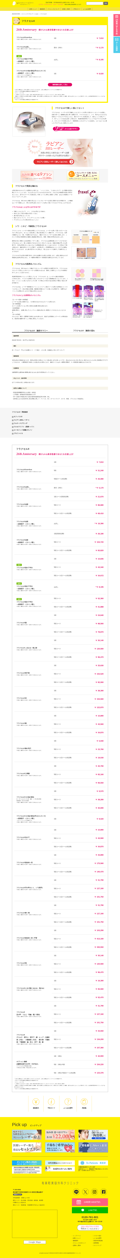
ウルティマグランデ (20, 423)
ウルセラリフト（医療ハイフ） (24, 426)
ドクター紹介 (97, 1235)
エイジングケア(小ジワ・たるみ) (30, 14)
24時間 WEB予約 (92, 1202)
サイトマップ (97, 1245)
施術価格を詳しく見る (60, 84)
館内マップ (17, 1194)
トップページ (77, 1235)
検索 (106, 3)
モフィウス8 (18, 416)
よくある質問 (97, 1238)
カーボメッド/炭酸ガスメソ (23, 430)
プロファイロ (18, 433)
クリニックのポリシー (79, 1243)
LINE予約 (92, 1210)
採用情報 (96, 1243)
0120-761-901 (90, 1217)
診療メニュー (77, 1238)
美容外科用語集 (98, 1240)
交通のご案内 (77, 1245)
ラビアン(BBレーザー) (21, 420)
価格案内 (75, 1240)
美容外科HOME (16, 14)
